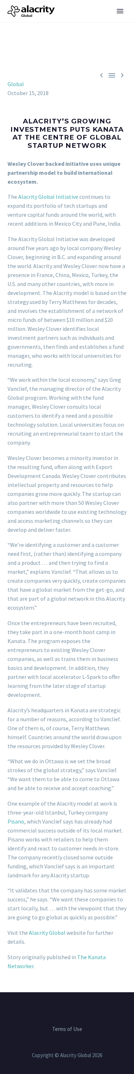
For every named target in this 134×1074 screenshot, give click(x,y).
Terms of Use (67, 1029)
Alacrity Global (47, 932)
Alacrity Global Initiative (48, 196)
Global (16, 84)
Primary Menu (120, 11)
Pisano (16, 821)
